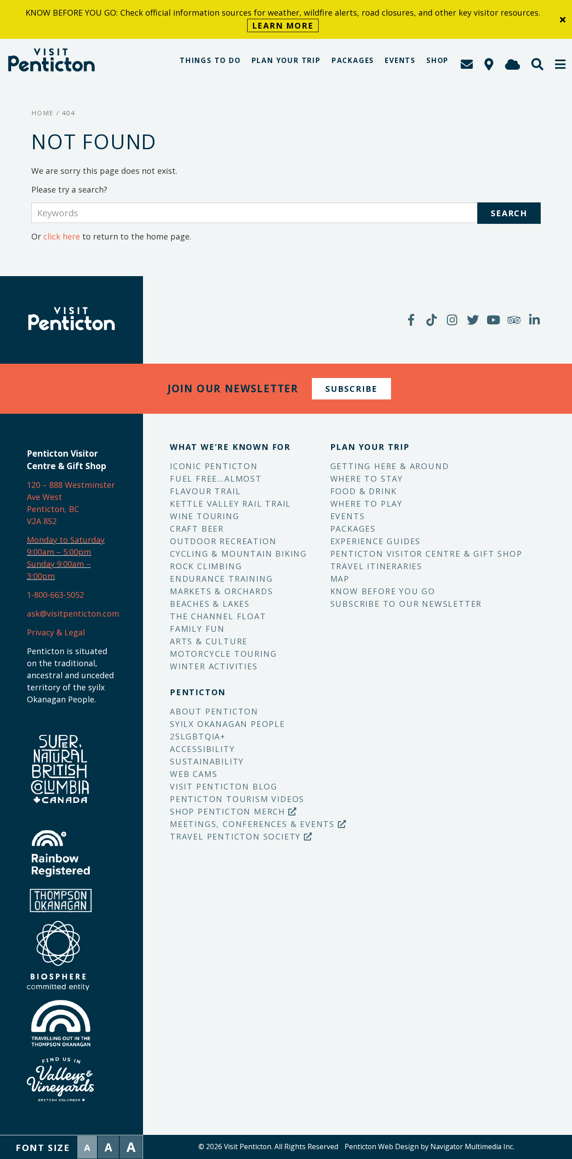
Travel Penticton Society (237, 836)
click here (61, 236)
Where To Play (366, 503)
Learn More (283, 25)
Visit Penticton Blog (224, 786)
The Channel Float (218, 616)
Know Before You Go (382, 591)
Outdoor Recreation (223, 541)
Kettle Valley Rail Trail (230, 503)
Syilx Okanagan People (227, 723)
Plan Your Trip (286, 60)
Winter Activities (214, 666)
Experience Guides (375, 541)
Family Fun (197, 628)
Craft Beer (197, 528)
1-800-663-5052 (55, 594)
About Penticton (214, 711)
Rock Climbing (206, 566)
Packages (353, 60)
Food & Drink (363, 491)
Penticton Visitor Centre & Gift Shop (426, 553)
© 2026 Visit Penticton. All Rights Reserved (268, 1146)
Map (339, 578)
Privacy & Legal (56, 632)
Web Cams (193, 773)
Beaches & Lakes (210, 603)
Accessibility (202, 748)
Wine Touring (205, 516)
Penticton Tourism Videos (237, 799)
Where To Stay (366, 478)
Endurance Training (221, 578)
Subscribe (351, 388)
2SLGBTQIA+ (198, 736)
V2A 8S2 (42, 521)
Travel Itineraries (376, 566)
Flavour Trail (205, 491)
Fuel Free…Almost (216, 478)
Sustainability (207, 761)
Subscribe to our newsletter (406, 603)
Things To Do (210, 60)
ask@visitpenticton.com (73, 613)
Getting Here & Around (389, 466)
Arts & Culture (209, 641)
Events (400, 60)
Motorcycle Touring (223, 653)
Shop (437, 60)
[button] (561, 64)
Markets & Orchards (221, 591)
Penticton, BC (53, 509)
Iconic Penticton (214, 466)
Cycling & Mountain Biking (238, 553)
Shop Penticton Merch (229, 811)
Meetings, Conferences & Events (254, 824)
